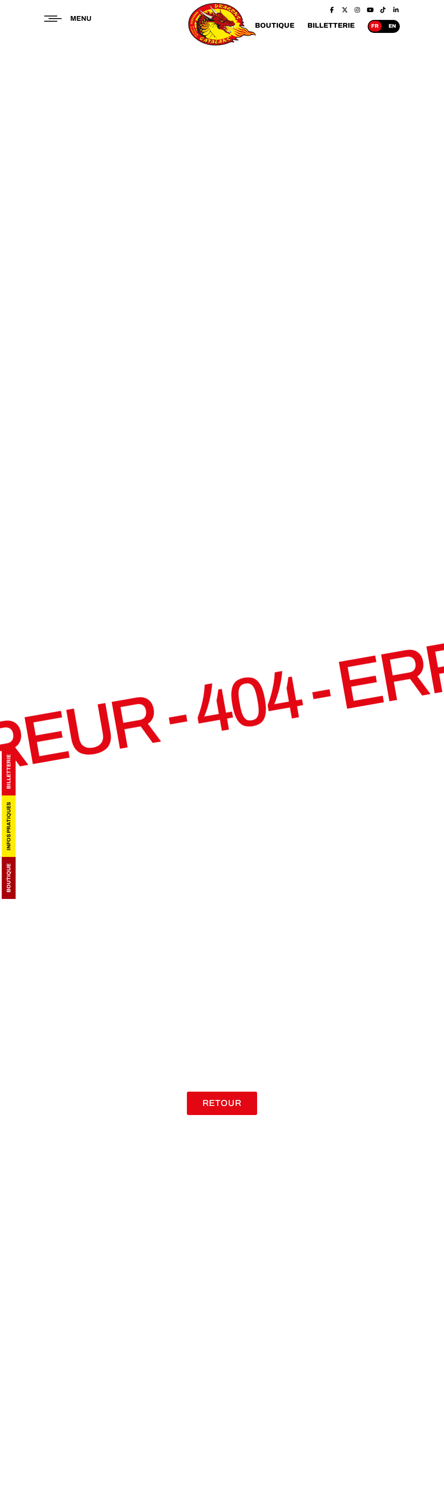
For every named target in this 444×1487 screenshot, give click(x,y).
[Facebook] (332, 10)
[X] (345, 10)
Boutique (9, 877)
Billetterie (9, 771)
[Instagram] (358, 10)
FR (375, 26)
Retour (222, 1103)
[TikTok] (383, 10)
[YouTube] (370, 10)
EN (392, 26)
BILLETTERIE (331, 25)
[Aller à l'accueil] (222, 46)
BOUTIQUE (274, 25)
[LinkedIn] (396, 10)
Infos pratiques (9, 826)
